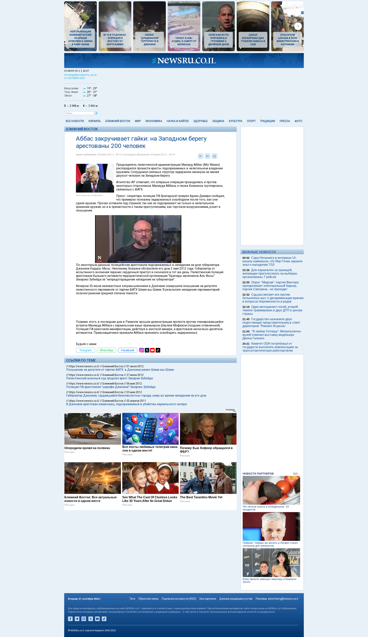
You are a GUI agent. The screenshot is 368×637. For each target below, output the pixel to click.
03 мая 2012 (134, 392)
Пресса (285, 121)
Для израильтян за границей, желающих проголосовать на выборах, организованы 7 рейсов (270, 273)
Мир (138, 121)
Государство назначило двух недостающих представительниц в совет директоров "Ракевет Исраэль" (271, 322)
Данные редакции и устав (235, 598)
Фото (298, 121)
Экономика (153, 121)
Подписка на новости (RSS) (179, 598)
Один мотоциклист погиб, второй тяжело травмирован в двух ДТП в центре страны (272, 310)
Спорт (251, 121)
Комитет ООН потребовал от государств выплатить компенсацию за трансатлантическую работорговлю (270, 347)
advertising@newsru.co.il (283, 598)
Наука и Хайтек (178, 121)
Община (218, 121)
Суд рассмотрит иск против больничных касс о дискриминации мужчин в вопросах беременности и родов (273, 298)
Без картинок (208, 598)
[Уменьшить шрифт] (201, 156)
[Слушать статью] (218, 156)
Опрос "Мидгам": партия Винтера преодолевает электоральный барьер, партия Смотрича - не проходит (270, 286)
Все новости (75, 121)
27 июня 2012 (135, 374)
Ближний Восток (117, 121)
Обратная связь (148, 598)
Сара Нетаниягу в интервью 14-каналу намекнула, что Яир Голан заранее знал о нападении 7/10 (272, 261)
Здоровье (200, 121)
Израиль (95, 121)
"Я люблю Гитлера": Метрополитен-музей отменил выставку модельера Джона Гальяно (271, 335)
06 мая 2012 (134, 383)
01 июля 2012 (135, 366)
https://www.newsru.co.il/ (84, 366)
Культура (235, 121)
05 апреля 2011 (136, 400)
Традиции (267, 121)
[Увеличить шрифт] (207, 156)
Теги (132, 598)
